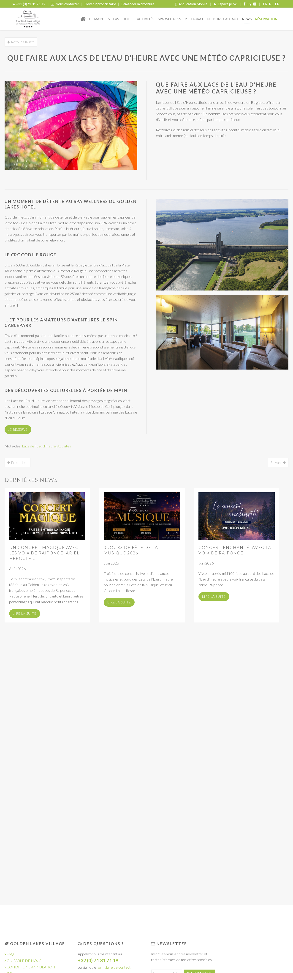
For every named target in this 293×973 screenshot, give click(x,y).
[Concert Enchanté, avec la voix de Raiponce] (236, 516)
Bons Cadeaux (225, 19)
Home (83, 19)
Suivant (277, 462)
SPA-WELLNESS (169, 19)
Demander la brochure (137, 4)
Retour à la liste (22, 42)
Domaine (97, 19)
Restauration (197, 19)
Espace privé (227, 4)
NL (271, 4)
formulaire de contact (113, 967)
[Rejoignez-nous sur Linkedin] (249, 4)
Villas (113, 19)
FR (265, 4)
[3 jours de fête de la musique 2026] (142, 516)
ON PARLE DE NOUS (23, 960)
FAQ (10, 954)
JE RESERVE (18, 429)
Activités (145, 19)
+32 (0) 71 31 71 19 (98, 960)
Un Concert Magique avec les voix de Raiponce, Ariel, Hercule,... (45, 553)
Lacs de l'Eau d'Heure (39, 446)
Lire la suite (24, 613)
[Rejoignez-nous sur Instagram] (254, 4)
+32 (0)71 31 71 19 (31, 4)
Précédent (19, 462)
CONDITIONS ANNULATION (31, 967)
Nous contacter (67, 4)
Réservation (266, 19)
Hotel (128, 19)
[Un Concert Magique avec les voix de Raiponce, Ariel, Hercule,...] (47, 516)
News (247, 19)
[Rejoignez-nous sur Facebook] (245, 4)
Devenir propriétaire (100, 4)
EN (277, 4)
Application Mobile (193, 4)
